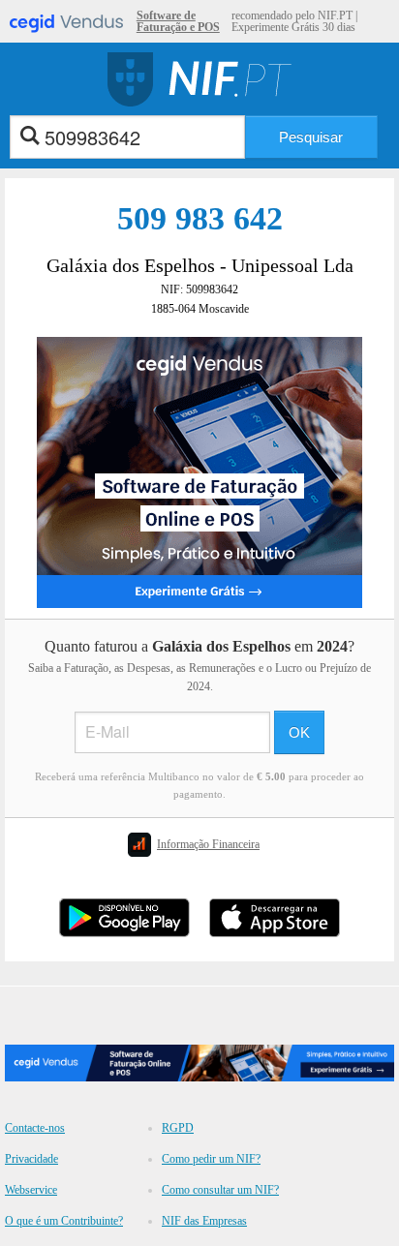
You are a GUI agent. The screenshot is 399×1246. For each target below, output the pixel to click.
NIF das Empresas (204, 1221)
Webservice (31, 1190)
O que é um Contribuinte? (64, 1221)
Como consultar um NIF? (220, 1190)
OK (299, 732)
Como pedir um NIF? (211, 1159)
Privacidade (31, 1159)
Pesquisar (311, 137)
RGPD (178, 1128)
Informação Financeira (208, 844)
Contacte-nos (35, 1128)
